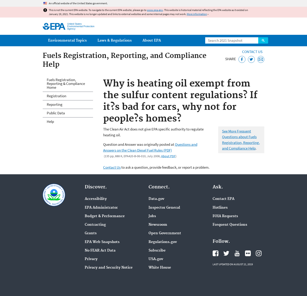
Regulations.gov (163, 242)
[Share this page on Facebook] (241, 59)
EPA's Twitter (226, 253)
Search (263, 40)
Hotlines (220, 208)
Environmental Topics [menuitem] (67, 40)
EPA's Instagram (259, 253)
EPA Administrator (101, 208)
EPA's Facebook (215, 253)
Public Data (56, 112)
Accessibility (96, 199)
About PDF (168, 156)
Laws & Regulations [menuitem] (115, 40)
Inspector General (164, 208)
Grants (91, 233)
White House (160, 268)
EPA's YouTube (237, 253)
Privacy (91, 259)
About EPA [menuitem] (151, 40)
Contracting (95, 225)
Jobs (152, 216)
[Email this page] (260, 59)
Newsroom (158, 225)
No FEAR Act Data (100, 251)
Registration (56, 95)
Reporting (54, 104)
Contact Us (252, 51)
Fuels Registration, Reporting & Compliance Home (66, 83)
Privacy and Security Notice (109, 268)
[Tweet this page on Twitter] (251, 59)
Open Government (165, 233)
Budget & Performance (105, 216)
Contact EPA (223, 199)
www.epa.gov (155, 10)
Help (50, 121)
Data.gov (156, 199)
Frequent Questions (230, 225)
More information (197, 14)
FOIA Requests (225, 216)
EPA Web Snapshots (102, 242)
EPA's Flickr (248, 253)
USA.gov (156, 259)
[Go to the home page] (54, 26)
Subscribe (157, 251)
